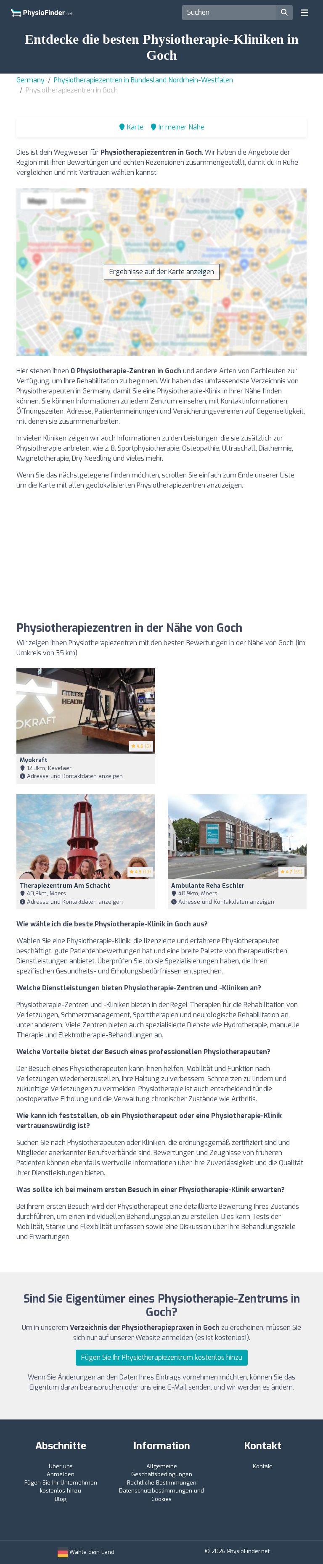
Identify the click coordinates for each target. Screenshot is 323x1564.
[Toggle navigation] (304, 12)
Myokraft (34, 760)
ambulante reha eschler (208, 886)
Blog (60, 1499)
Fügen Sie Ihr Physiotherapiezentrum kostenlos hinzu (161, 1357)
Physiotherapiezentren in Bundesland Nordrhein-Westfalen (143, 80)
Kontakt (262, 1466)
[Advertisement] (161, 556)
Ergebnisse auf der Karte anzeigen (161, 271)
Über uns (61, 1466)
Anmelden (60, 1474)
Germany (30, 80)
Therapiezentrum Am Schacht (65, 886)
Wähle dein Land (91, 1552)
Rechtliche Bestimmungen (161, 1482)
